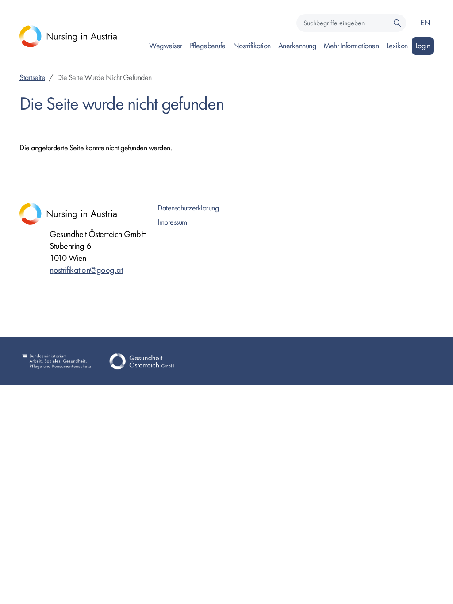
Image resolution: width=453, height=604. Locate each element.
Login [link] (422, 45)
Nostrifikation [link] (252, 45)
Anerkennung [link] (297, 45)
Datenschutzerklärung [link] (188, 208)
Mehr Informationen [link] (351, 45)
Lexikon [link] (397, 45)
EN (425, 22)
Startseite (32, 77)
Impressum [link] (172, 222)
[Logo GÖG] (141, 361)
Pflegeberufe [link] (208, 45)
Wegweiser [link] (165, 45)
